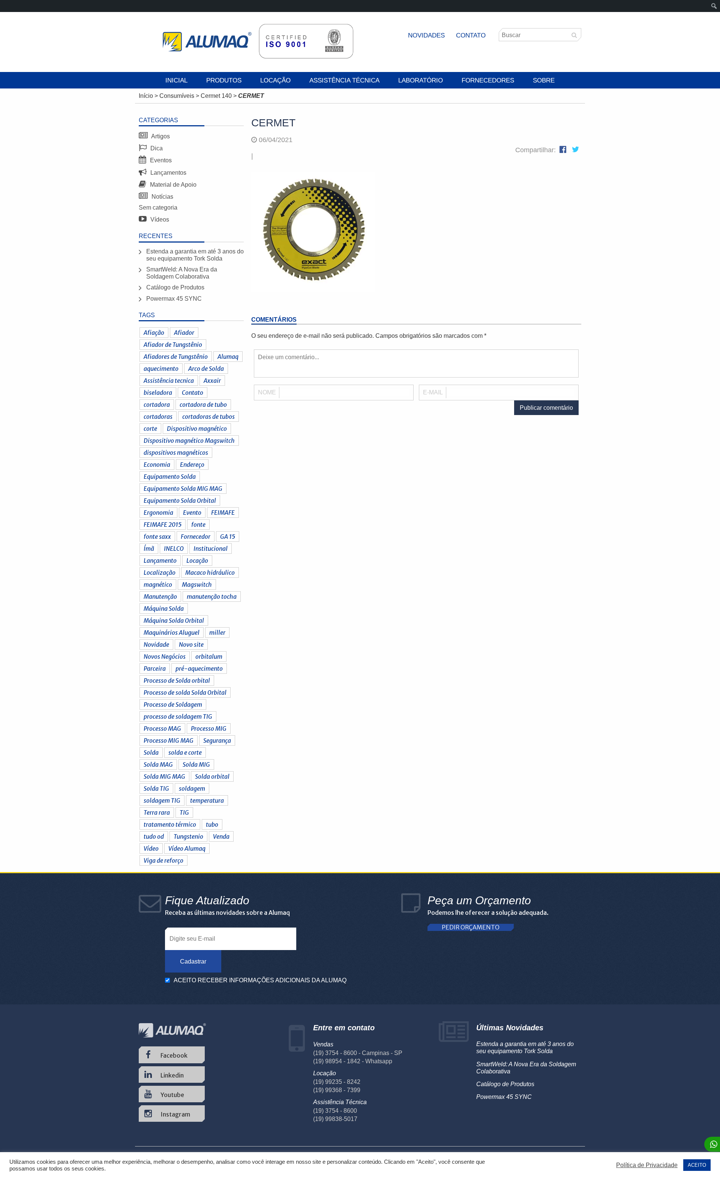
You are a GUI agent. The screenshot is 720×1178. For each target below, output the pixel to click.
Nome (267, 392)
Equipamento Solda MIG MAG (183, 488)
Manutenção (160, 596)
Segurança (217, 740)
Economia (157, 464)
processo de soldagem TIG (178, 716)
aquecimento (161, 368)
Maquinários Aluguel (172, 632)
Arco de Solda (206, 368)
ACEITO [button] (697, 1165)
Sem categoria (158, 207)
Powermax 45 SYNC (174, 298)
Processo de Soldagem (173, 704)
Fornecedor (195, 536)
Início (146, 96)
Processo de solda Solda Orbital (185, 692)
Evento (192, 512)
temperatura (207, 800)
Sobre (544, 80)
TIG (184, 812)
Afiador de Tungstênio (173, 344)
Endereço (192, 464)
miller (217, 632)
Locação (275, 80)
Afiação (154, 332)
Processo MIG (208, 728)
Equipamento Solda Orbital (180, 500)
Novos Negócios (165, 656)
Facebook (173, 1055)
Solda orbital (212, 776)
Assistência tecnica (169, 380)
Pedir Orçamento (471, 927)
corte (150, 428)
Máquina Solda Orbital (174, 620)
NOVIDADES (426, 35)
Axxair (212, 380)
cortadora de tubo (203, 404)
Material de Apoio (172, 184)
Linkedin (171, 1075)
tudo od (154, 836)
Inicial (176, 80)
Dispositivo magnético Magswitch (189, 440)
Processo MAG (162, 728)
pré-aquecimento (199, 668)
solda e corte (185, 752)
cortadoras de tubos (208, 416)
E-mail (433, 392)
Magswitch (197, 584)
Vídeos (159, 219)
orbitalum (208, 656)
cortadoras (158, 416)
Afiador (184, 332)
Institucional (211, 548)
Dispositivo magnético (197, 428)
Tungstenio (188, 836)
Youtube (171, 1095)
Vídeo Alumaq (187, 848)
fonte (198, 524)
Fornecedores (488, 80)
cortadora (157, 404)
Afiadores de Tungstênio (176, 356)
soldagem (192, 788)
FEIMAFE (223, 512)
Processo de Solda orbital (177, 680)
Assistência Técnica (344, 80)
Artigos (160, 136)
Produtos (224, 80)
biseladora (158, 392)
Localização (160, 572)
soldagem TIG (162, 800)
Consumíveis (176, 96)
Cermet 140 (216, 96)
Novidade (156, 644)
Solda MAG (158, 764)
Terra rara (157, 812)
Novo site (191, 644)
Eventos (160, 160)
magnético (158, 584)
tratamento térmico (170, 824)
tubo (212, 824)
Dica (156, 148)
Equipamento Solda (170, 476)
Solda (151, 752)
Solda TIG (156, 788)
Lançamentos (167, 172)
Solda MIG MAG (164, 776)
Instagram (174, 1114)
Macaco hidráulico (210, 572)
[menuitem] (714, 6)
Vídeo (151, 848)
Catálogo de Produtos (175, 287)
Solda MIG (196, 764)
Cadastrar (193, 961)
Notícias (161, 196)
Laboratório (420, 80)
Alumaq (228, 356)
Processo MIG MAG (169, 740)
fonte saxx (157, 536)
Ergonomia (158, 512)
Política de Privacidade (647, 1165)
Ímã (149, 548)
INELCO (174, 548)
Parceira (155, 668)
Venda (221, 836)
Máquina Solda (164, 608)
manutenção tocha (212, 596)
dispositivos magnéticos (176, 452)
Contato (471, 35)
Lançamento (160, 560)
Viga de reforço (163, 860)
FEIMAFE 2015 (163, 524)
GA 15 (227, 536)
